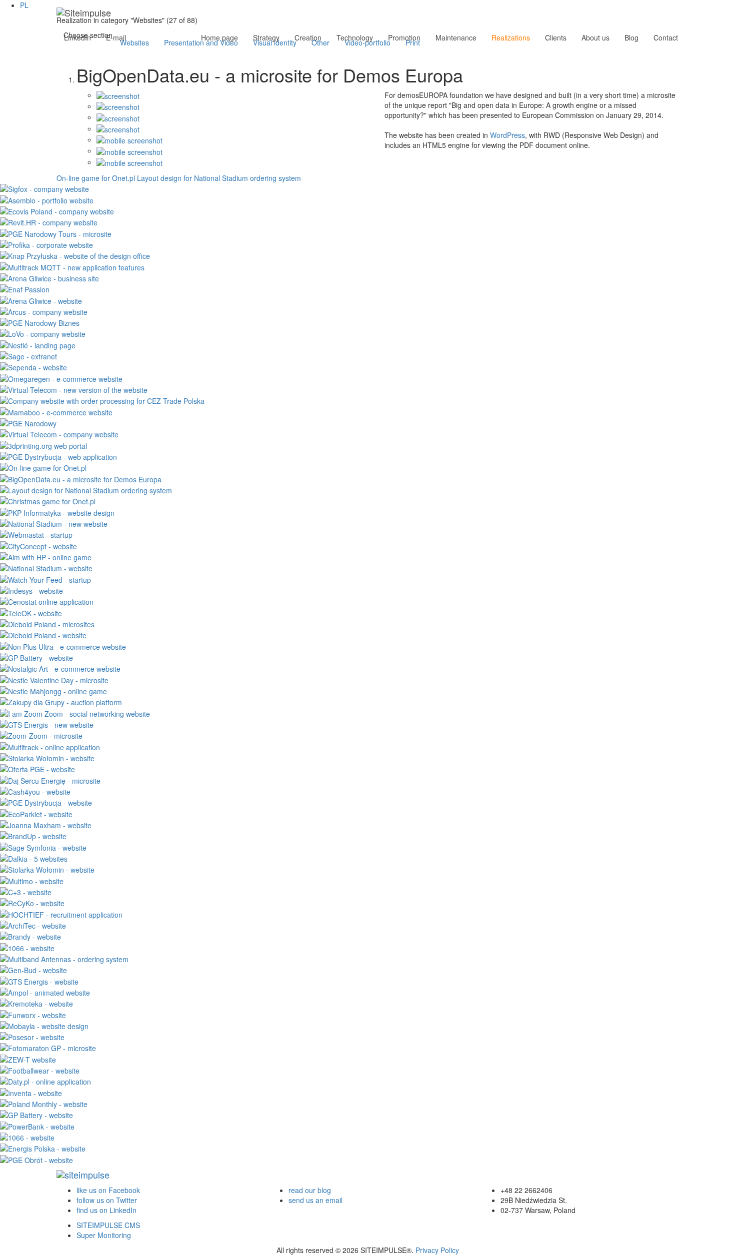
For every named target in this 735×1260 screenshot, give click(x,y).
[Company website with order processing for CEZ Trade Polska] (102, 400)
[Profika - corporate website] (46, 244)
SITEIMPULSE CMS (108, 1225)
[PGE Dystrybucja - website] (46, 802)
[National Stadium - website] (46, 567)
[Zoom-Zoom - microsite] (41, 735)
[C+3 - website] (26, 891)
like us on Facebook (108, 1190)
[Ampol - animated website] (45, 992)
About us (596, 37)
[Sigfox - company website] (44, 188)
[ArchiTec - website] (33, 925)
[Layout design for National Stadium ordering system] (86, 489)
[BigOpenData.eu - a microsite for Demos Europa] (81, 478)
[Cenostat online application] (47, 601)
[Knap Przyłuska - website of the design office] (75, 255)
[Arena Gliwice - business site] (49, 277)
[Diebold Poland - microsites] (47, 623)
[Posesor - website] (32, 1036)
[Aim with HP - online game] (46, 556)
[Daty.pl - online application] (45, 1081)
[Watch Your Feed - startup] (45, 578)
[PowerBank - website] (37, 1125)
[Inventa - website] (31, 1092)
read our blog (309, 1190)
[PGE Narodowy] (28, 422)
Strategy (266, 37)
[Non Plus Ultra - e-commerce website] (63, 645)
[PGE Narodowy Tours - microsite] (56, 232)
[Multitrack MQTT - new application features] (72, 266)
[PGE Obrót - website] (36, 1159)
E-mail (116, 37)
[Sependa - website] (33, 366)
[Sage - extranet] (28, 355)
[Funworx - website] (33, 1014)
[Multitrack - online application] (50, 746)
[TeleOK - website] (31, 612)
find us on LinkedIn (106, 1210)
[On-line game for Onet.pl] (43, 467)
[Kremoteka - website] (36, 1003)
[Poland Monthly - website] (44, 1103)
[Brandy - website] (30, 936)
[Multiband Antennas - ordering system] (64, 958)
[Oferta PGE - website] (37, 768)
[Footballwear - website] (40, 1070)
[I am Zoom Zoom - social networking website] (75, 712)
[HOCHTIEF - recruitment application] (61, 913)
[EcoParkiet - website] (36, 813)
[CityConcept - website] (38, 545)
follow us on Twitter (106, 1200)
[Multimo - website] (32, 880)
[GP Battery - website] (36, 657)
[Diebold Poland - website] (43, 634)
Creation (308, 37)
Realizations (511, 37)
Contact (666, 37)
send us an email (315, 1200)
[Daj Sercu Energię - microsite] (50, 779)
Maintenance (456, 37)
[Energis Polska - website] (43, 1148)
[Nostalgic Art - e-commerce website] (60, 668)
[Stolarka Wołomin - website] (47, 757)
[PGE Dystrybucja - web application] (58, 456)
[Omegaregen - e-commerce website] (61, 377)
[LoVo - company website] (43, 333)
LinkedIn (77, 37)
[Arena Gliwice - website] (41, 299)
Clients (555, 37)
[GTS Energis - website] (39, 980)
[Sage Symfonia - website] (43, 846)
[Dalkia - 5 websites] (34, 858)
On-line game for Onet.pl (95, 178)
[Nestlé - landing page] (38, 344)
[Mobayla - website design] (44, 1025)
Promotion (404, 37)
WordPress (507, 135)
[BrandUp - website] (33, 835)
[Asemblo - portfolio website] (47, 199)
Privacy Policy (437, 1250)
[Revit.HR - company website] (49, 221)
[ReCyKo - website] (32, 902)
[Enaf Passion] (25, 288)
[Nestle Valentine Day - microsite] (54, 679)
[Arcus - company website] (44, 311)
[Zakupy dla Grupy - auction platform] (61, 701)
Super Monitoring (103, 1235)
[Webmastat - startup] (36, 534)
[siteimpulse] (84, 12)
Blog (631, 37)
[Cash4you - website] (35, 791)
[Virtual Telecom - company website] (59, 433)
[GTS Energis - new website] (47, 724)
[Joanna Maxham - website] (46, 824)
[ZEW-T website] (28, 1058)
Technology (354, 37)
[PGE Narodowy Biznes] (40, 322)
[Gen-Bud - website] (33, 969)
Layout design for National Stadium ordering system (219, 178)
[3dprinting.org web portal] (43, 444)
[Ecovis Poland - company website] (57, 210)
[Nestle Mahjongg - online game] (53, 690)
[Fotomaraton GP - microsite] (48, 1047)
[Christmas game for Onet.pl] (48, 500)
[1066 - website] (27, 947)
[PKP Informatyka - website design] (57, 511)
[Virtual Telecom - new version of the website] (74, 389)
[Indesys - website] (31, 590)
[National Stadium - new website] (54, 523)
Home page (219, 37)
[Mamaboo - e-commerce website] (56, 411)
